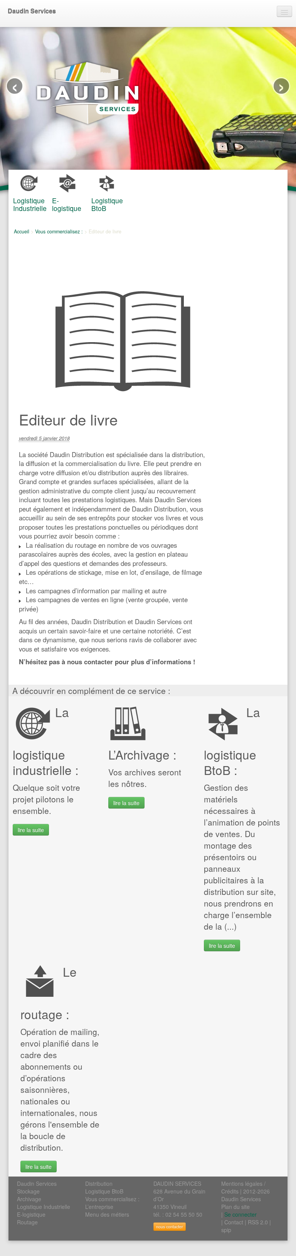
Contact (233, 1222)
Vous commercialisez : (59, 231)
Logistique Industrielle (43, 1206)
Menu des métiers (107, 1214)
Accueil (21, 231)
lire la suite (31, 830)
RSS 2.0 (258, 1222)
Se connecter (240, 1214)
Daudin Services (32, 11)
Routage (27, 1222)
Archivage (29, 1199)
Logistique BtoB (104, 1191)
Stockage (28, 1191)
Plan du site (235, 1206)
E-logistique (31, 1214)
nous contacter (169, 1226)
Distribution (99, 1183)
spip (226, 1230)
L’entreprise (99, 1206)
